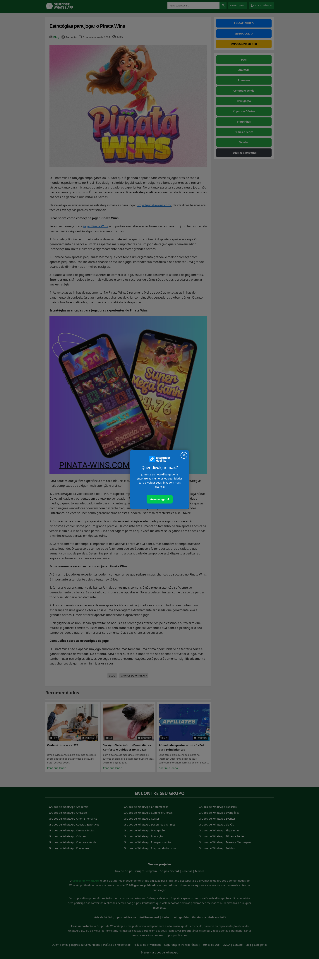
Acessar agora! (159, 499)
